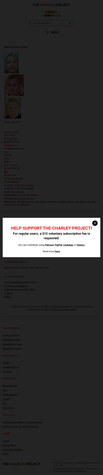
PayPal (58, 245)
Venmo (80, 245)
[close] (95, 223)
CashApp (68, 245)
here (57, 251)
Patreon (49, 245)
